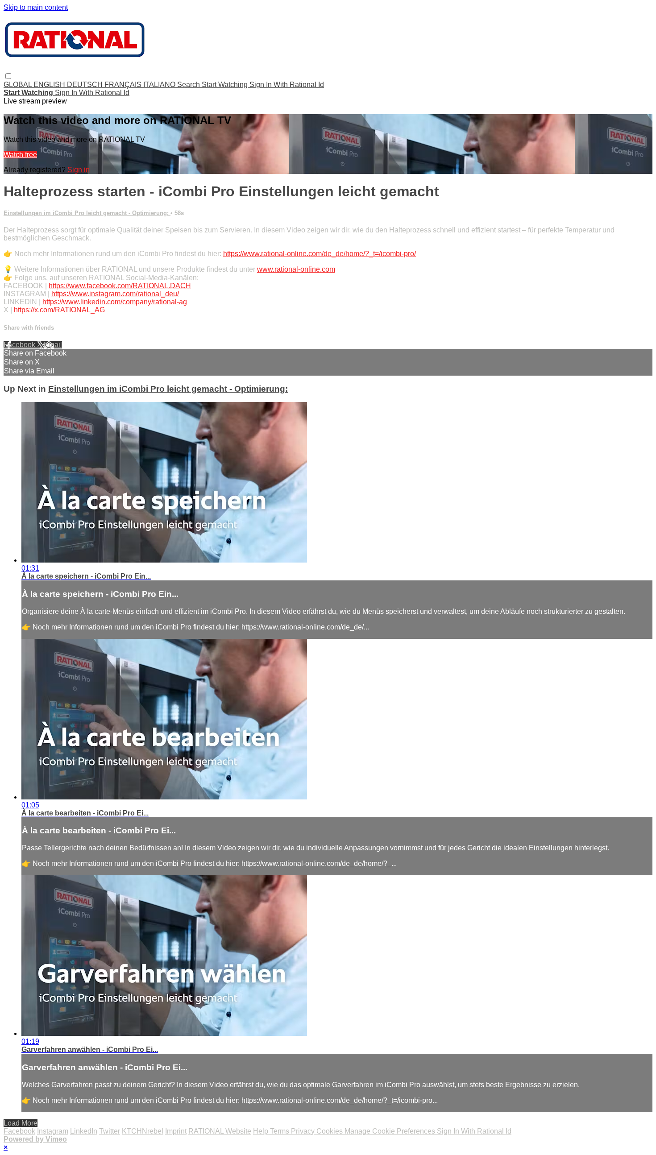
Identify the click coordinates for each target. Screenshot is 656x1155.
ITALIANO (160, 84)
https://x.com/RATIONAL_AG (59, 310)
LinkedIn (83, 1131)
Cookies (330, 1131)
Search (189, 84)
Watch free (20, 154)
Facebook (20, 344)
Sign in (78, 170)
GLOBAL (18, 84)
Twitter (109, 1131)
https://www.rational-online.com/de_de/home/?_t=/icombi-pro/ (319, 253)
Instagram (52, 1131)
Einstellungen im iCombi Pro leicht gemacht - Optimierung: (87, 213)
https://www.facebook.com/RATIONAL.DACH (120, 286)
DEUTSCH (85, 84)
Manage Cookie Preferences (391, 1131)
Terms (280, 1131)
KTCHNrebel (142, 1131)
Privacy (303, 1131)
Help (261, 1131)
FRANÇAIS (123, 84)
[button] (8, 76)
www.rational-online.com (296, 269)
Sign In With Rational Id (286, 84)
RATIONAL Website (219, 1131)
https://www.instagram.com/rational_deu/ (115, 294)
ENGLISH (50, 84)
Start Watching (225, 84)
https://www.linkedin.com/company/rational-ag (114, 302)
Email (53, 344)
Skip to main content (36, 7)
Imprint (176, 1131)
